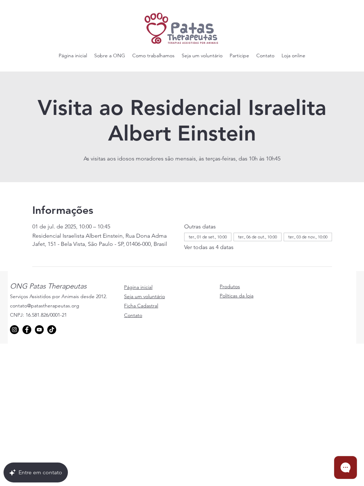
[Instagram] (14, 329)
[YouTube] (39, 329)
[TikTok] (51, 329)
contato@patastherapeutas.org (44, 305)
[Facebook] (26, 329)
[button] (110, 55)
